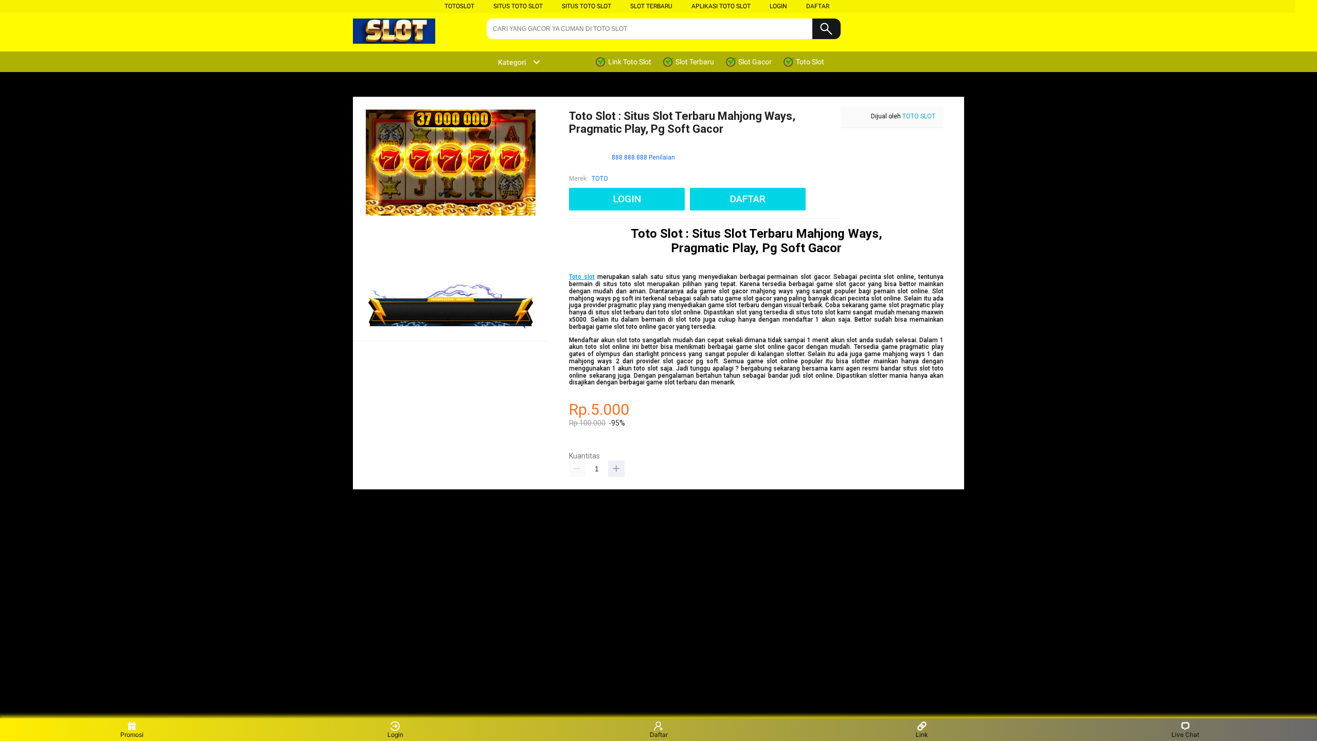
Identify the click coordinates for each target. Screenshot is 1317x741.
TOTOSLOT (459, 6)
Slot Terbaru (651, 6)
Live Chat (1185, 734)
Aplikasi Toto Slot (721, 6)
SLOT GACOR (636, 451)
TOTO (600, 178)
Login (395, 734)
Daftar (659, 734)
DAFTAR (817, 6)
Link (922, 734)
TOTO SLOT (918, 116)
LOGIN (778, 6)
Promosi (132, 734)
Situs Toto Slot (518, 6)
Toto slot (582, 276)
